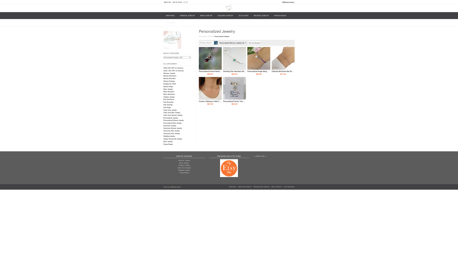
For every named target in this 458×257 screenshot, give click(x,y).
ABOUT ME (167, 2)
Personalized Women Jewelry (173, 120)
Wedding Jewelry (261, 15)
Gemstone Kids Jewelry (171, 133)
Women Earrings (169, 81)
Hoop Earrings (289, 187)
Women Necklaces (169, 76)
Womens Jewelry (187, 15)
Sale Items (170, 22)
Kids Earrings (168, 105)
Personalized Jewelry (170, 118)
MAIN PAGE (170, 15)
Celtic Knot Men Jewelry (171, 113)
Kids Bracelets (168, 102)
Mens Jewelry (206, 15)
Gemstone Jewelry (169, 126)
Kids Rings (167, 107)
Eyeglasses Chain (169, 84)
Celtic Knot (243, 15)
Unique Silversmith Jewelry (172, 139)
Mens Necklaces (169, 94)
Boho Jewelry (168, 141)
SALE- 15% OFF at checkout (173, 71)
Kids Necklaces (168, 99)
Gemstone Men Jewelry (171, 131)
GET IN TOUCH (177, 2)
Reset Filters (290, 47)
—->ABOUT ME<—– (260, 156)
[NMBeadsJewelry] (229, 8)
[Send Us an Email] (184, 2)
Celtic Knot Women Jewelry (172, 115)
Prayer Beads (280, 15)
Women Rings (168, 86)
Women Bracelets (169, 78)
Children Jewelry (225, 15)
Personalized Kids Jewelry (172, 123)
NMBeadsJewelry (176, 187)
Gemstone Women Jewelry (172, 128)
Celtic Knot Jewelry (170, 110)
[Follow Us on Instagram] (187, 2)
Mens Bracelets (168, 92)
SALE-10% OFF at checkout (173, 68)
